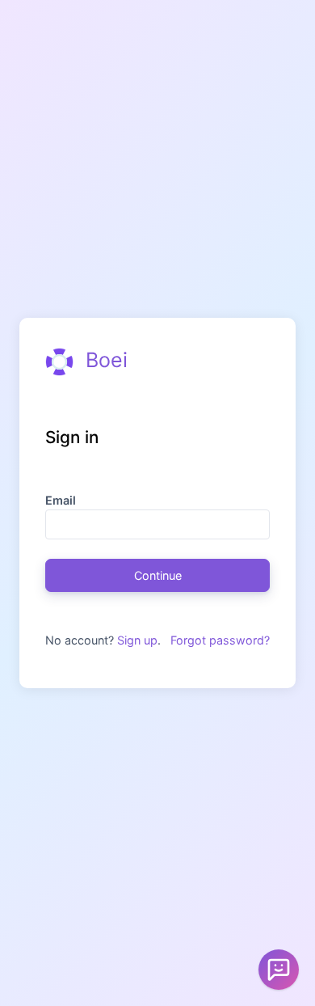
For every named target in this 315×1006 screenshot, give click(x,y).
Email (60, 500)
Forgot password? (220, 640)
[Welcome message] (278, 969)
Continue (158, 575)
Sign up (137, 640)
